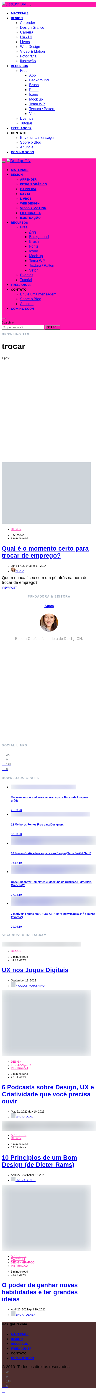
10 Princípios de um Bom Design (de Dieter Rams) (39, 1161)
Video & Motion (32, 51)
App (32, 75)
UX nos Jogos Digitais (35, 970)
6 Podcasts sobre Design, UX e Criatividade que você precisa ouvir (48, 1094)
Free (24, 70)
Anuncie (27, 147)
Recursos (19, 66)
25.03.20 (16, 810)
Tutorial (26, 123)
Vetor (33, 114)
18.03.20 (16, 834)
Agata (19, 571)
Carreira (26, 32)
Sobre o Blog (30, 142)
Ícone (33, 94)
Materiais (19, 13)
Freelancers (21, 1064)
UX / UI (26, 37)
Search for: (8, 322)
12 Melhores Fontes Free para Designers (37, 824)
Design (17, 18)
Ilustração (28, 61)
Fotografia (28, 56)
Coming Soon (22, 152)
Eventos (26, 118)
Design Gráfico (32, 27)
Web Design (30, 47)
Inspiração (19, 1068)
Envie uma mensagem (38, 138)
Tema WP (37, 104)
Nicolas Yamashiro (29, 985)
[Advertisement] (49, 411)
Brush (34, 85)
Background (39, 80)
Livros (25, 42)
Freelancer (21, 128)
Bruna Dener (25, 1116)
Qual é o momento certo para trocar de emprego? (45, 552)
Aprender (27, 23)
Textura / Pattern (42, 109)
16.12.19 (16, 862)
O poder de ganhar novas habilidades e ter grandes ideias (40, 1292)
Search (53, 327)
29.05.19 (16, 926)
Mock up (36, 99)
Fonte (34, 90)
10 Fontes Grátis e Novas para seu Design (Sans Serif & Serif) (51, 853)
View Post (9, 587)
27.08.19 (16, 894)
